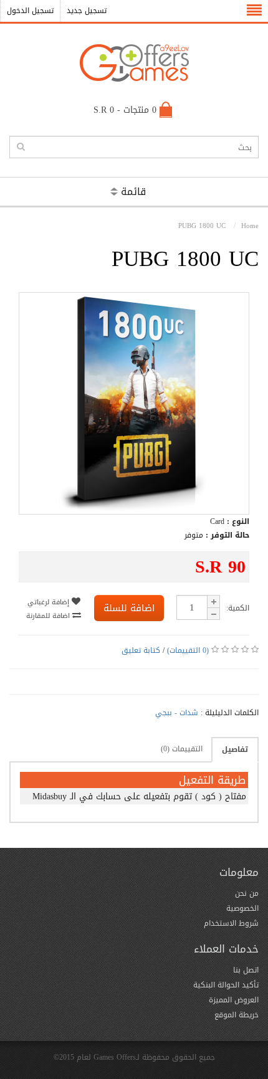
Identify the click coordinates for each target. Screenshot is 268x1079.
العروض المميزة (234, 1000)
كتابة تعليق (141, 650)
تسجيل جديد (87, 10)
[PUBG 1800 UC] (134, 508)
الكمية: (237, 608)
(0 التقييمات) (188, 650)
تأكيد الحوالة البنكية (226, 985)
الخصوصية (242, 908)
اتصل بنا (246, 970)
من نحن (247, 893)
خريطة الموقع (236, 1015)
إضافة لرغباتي (49, 602)
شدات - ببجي (176, 713)
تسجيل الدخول (30, 10)
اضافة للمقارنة (49, 615)
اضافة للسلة (129, 608)
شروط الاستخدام (231, 923)
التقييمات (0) (182, 749)
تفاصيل (235, 749)
